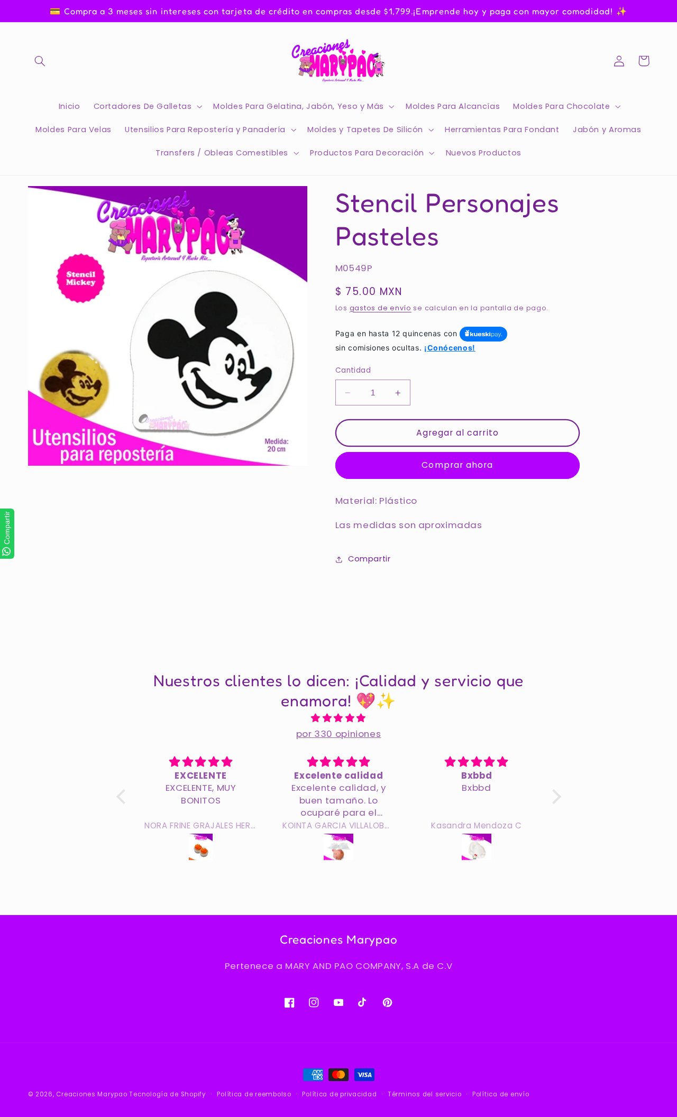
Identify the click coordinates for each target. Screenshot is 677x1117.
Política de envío (500, 1094)
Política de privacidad (339, 1094)
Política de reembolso (254, 1094)
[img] (339, 718)
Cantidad (353, 371)
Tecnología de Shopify (167, 1094)
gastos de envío (380, 307)
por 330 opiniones (338, 733)
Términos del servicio (424, 1094)
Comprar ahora (457, 465)
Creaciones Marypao (91, 1094)
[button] (40, 61)
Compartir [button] (369, 558)
